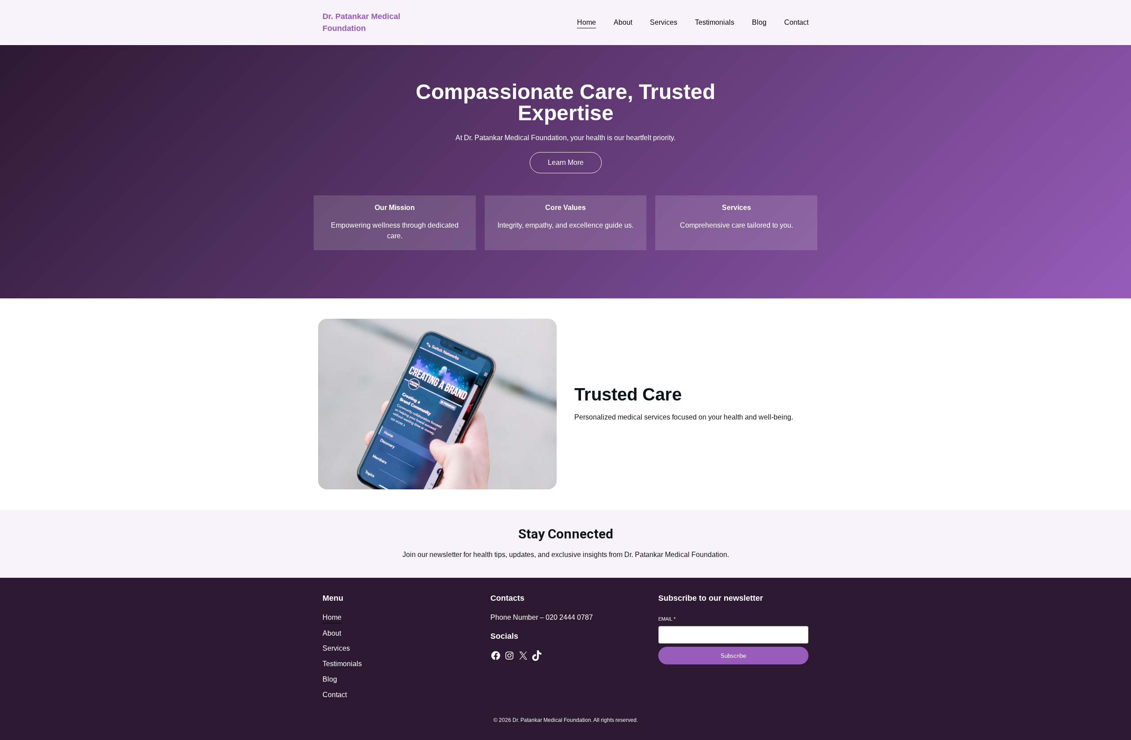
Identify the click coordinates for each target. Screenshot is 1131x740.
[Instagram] (509, 655)
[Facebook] (495, 655)
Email (667, 619)
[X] (523, 655)
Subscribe (733, 655)
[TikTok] (536, 655)
